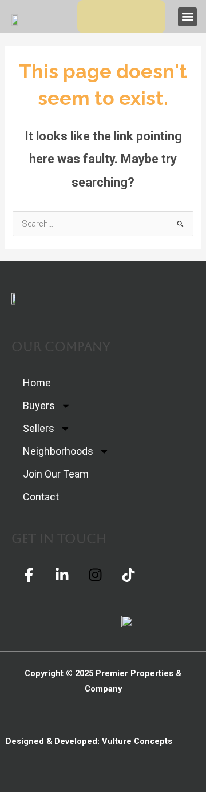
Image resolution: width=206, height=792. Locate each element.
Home (37, 383)
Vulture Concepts (137, 741)
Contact (41, 497)
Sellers (38, 428)
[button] (187, 16)
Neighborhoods (58, 451)
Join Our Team (56, 474)
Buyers (39, 405)
